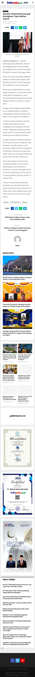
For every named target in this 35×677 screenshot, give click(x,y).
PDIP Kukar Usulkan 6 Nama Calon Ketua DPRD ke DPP (17, 218)
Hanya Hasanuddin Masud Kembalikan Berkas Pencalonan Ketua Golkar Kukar (9, 378)
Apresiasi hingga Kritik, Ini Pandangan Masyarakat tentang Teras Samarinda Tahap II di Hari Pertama (17, 636)
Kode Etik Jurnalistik (23, 672)
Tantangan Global (15, 202)
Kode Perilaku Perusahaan (13, 675)
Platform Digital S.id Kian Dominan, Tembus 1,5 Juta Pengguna (17, 229)
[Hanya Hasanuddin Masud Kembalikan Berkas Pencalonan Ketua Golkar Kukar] (10, 369)
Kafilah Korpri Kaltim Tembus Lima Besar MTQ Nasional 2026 (24, 377)
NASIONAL (5, 11)
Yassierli (24, 202)
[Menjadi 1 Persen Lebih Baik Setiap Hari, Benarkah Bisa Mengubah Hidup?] (25, 390)
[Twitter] (17, 660)
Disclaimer (24, 675)
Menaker (6, 202)
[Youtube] (23, 660)
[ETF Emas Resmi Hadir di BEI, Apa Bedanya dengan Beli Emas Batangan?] (25, 348)
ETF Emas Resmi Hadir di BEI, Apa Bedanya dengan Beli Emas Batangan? (24, 357)
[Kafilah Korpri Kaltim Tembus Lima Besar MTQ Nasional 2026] (25, 369)
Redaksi (7, 672)
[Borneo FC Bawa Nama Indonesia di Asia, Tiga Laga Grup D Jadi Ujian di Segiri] (10, 348)
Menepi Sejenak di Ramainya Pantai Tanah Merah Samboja (9, 398)
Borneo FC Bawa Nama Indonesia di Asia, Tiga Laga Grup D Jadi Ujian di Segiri (9, 357)
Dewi (5, 21)
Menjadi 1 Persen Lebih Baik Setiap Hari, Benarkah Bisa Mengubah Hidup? (25, 398)
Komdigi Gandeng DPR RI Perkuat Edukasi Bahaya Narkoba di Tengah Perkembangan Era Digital (17, 333)
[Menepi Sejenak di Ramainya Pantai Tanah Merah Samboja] (10, 390)
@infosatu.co (17, 416)
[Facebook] (12, 660)
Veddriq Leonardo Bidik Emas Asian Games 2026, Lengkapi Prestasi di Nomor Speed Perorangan (16, 628)
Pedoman (13, 672)
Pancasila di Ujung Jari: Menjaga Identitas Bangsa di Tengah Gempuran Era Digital (17, 305)
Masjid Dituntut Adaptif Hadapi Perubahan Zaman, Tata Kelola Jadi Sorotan (17, 278)
